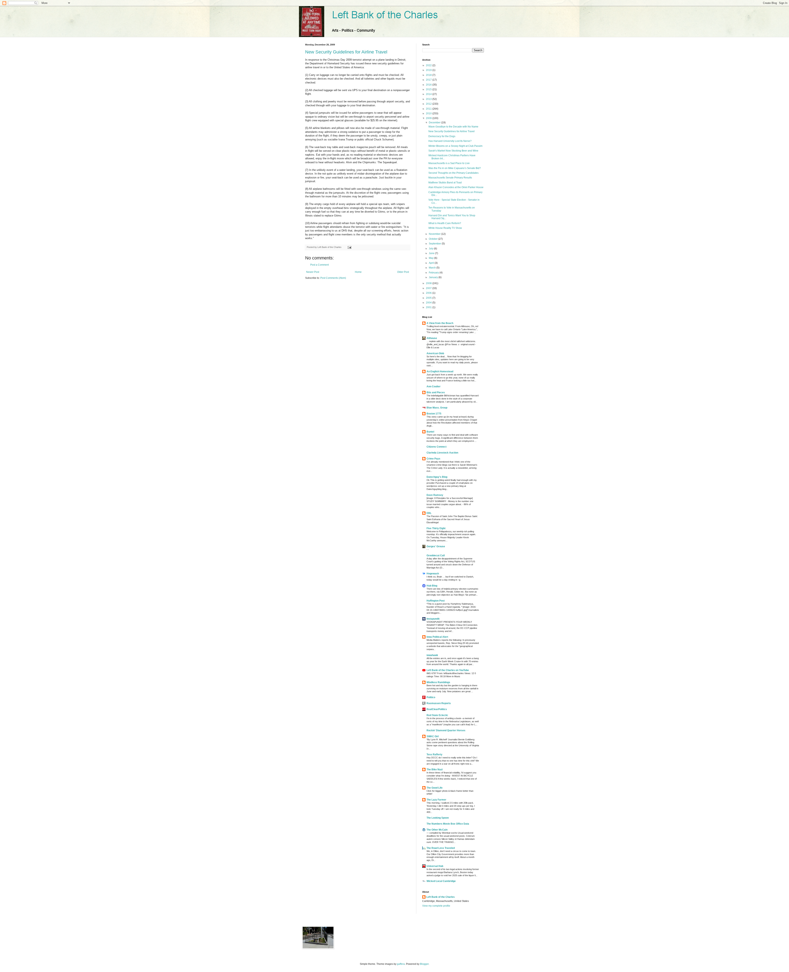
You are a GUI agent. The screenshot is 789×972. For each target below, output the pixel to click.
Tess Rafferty (434, 754)
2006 (429, 293)
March (432, 267)
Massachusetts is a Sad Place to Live (449, 163)
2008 (429, 283)
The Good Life (435, 787)
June (432, 253)
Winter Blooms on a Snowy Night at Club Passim (455, 146)
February (434, 272)
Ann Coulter (434, 386)
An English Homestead (440, 371)
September (435, 243)
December (435, 122)
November (435, 234)
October (433, 238)
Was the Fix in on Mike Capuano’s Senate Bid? (454, 168)
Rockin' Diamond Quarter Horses (446, 730)
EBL (429, 513)
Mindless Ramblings (438, 682)
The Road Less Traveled (441, 848)
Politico (431, 697)
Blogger (424, 964)
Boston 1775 (434, 413)
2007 (429, 288)
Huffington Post (436, 600)
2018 (429, 75)
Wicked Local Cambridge (441, 881)
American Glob (435, 353)
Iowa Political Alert (437, 636)
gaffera (401, 964)
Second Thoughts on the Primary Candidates (453, 172)
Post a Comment (319, 264)
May (431, 258)
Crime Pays (433, 458)
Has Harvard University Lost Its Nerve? (450, 141)
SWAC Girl (433, 736)
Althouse (432, 338)
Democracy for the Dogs (441, 136)
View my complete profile (436, 905)
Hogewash (433, 573)
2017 (429, 79)
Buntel (430, 431)
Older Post (403, 272)
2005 (429, 297)
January (433, 277)
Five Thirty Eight (436, 528)
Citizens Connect (436, 446)
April (432, 263)
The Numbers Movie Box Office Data (448, 823)
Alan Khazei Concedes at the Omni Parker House (455, 187)
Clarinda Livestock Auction (442, 452)
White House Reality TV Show (445, 228)
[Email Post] (349, 247)
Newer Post (312, 272)
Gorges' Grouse (436, 546)
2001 (429, 307)
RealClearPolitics (437, 709)
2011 (429, 108)
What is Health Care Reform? (444, 223)
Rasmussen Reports (439, 703)
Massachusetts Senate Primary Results (450, 177)
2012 (429, 103)
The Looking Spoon (438, 817)
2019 (429, 70)
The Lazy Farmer (436, 799)
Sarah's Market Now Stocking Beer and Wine (453, 150)
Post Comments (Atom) (333, 278)
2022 (429, 65)
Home (358, 272)
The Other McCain (437, 829)
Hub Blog (432, 585)
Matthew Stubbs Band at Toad (445, 182)
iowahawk (432, 655)
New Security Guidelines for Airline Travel (346, 51)
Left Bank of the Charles (440, 897)
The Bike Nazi (435, 769)
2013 (429, 99)
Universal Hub (435, 866)
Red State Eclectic (437, 715)
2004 (429, 302)
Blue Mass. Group (437, 407)
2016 (429, 84)
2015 (429, 89)
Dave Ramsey (435, 495)
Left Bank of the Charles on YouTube (448, 670)
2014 (429, 94)
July (431, 248)
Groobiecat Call (436, 555)
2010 (429, 113)
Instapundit (433, 618)
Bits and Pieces (436, 392)
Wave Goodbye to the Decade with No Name (453, 126)
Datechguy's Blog (437, 477)
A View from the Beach (440, 323)
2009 (429, 118)
